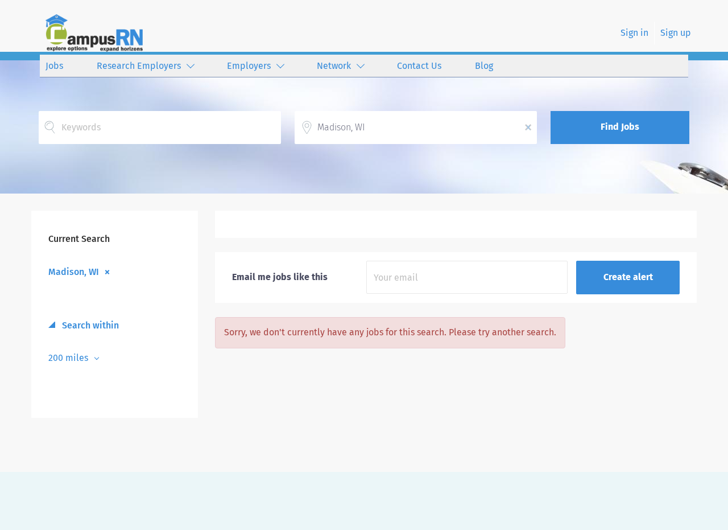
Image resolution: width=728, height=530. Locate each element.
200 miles (69, 357)
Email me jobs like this (280, 277)
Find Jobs (620, 126)
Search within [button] (89, 325)
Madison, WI (73, 271)
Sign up (675, 32)
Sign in (634, 32)
